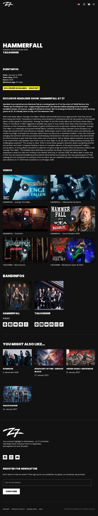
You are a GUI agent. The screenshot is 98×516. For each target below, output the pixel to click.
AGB (40, 509)
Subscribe (11, 491)
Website (6, 318)
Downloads (32, 509)
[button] (25, 187)
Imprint (6, 509)
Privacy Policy (18, 509)
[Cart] (88, 4)
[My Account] (84, 4)
